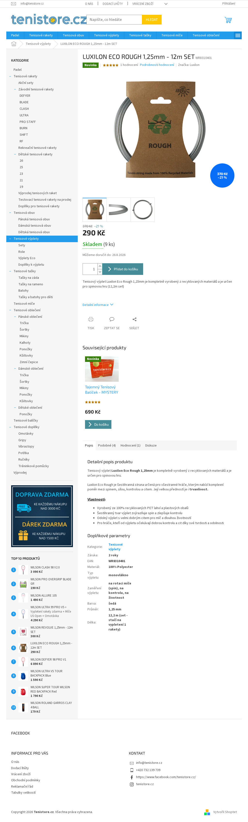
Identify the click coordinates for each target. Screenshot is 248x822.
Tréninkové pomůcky (33, 466)
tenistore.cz (145, 784)
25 (21, 167)
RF (21, 141)
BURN (23, 128)
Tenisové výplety (26, 238)
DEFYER (25, 95)
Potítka (23, 453)
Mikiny (24, 336)
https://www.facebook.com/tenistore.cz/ (166, 777)
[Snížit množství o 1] (99, 272)
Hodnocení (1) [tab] (130, 445)
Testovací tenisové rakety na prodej (44, 199)
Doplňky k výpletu (31, 264)
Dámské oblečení (30, 368)
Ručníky (24, 459)
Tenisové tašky (25, 271)
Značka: (189, 65)
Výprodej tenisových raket (37, 193)
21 (21, 180)
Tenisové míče (24, 303)
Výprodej (20, 472)
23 (21, 173)
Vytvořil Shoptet (225, 812)
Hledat (152, 19)
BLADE (24, 102)
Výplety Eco (26, 258)
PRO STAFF (28, 122)
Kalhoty (25, 342)
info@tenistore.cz (149, 762)
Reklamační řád (22, 786)
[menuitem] (15, 35)
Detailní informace (96, 305)
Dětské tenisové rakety (35, 154)
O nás (89, 4)
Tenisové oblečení (27, 310)
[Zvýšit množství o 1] (99, 266)
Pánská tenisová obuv (34, 219)
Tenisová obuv (24, 212)
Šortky (24, 329)
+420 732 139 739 (148, 770)
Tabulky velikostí (23, 792)
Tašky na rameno (30, 284)
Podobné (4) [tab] (107, 445)
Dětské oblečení (30, 407)
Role (21, 251)
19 (21, 186)
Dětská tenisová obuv (34, 232)
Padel (18, 69)
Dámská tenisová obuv (34, 225)
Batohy (23, 290)
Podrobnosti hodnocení (157, 65)
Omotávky (25, 433)
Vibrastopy (26, 446)
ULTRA (24, 115)
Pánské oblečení (30, 316)
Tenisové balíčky (26, 420)
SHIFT (24, 134)
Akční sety (25, 82)
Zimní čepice (29, 362)
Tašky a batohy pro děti (35, 297)
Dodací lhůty (113, 4)
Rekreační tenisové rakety (37, 147)
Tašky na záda (28, 277)
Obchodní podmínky (25, 780)
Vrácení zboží (142, 4)
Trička (24, 323)
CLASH (24, 108)
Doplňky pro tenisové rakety (39, 206)
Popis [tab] (89, 445)
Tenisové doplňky (26, 427)
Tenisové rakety (25, 76)
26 (21, 160)
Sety (21, 245)
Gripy (22, 440)
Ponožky (26, 349)
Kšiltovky (26, 355)
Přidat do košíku (126, 269)
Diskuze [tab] (151, 445)
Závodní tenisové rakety (36, 89)
